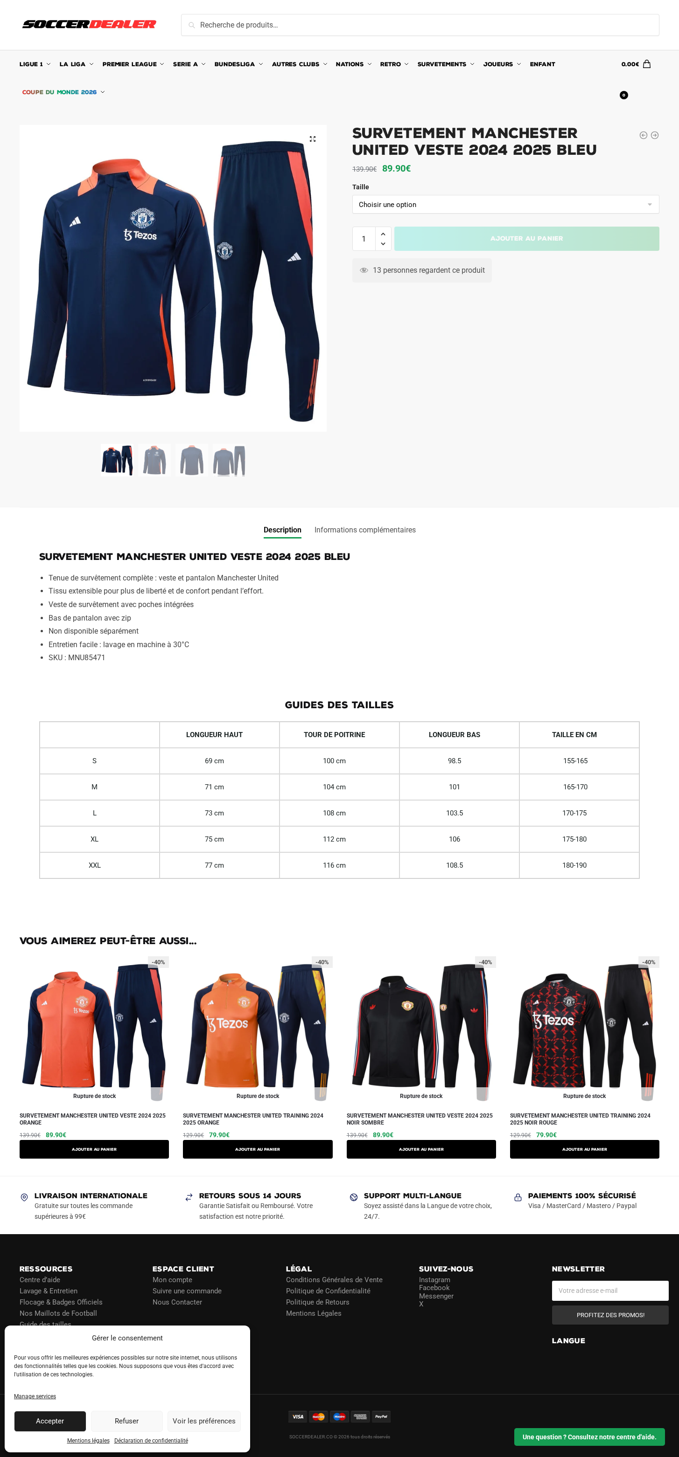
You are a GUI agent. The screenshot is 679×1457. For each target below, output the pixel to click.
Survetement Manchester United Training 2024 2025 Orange (253, 1119)
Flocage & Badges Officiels (61, 1302)
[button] (312, 138)
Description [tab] (282, 529)
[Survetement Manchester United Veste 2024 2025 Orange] (643, 135)
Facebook (434, 1288)
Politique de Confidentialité (328, 1291)
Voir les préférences (204, 1421)
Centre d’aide (40, 1280)
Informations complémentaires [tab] (365, 529)
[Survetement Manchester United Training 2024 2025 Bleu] (654, 135)
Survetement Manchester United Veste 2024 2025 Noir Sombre (420, 1119)
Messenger (436, 1296)
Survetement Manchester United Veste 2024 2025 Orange (93, 1119)
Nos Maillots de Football (58, 1313)
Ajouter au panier (526, 238)
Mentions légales (88, 1440)
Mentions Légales (314, 1313)
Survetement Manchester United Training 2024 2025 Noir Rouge (580, 1119)
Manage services (35, 1396)
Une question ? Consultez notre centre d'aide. (590, 1437)
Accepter (50, 1421)
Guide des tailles (45, 1324)
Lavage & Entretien (48, 1291)
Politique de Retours (318, 1302)
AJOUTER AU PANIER (94, 1149)
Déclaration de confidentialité (151, 1440)
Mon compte (172, 1280)
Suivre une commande (187, 1291)
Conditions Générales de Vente (334, 1280)
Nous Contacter (177, 1302)
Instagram (434, 1280)
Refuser (127, 1421)
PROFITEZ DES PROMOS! (610, 1315)
